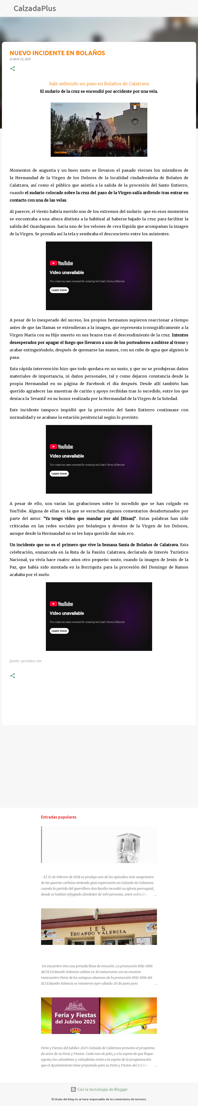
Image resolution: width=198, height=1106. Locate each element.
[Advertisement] (99, 766)
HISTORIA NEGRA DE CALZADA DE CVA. (72, 867)
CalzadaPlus (35, 8)
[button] (12, 69)
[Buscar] (63, 8)
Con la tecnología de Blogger (102, 1089)
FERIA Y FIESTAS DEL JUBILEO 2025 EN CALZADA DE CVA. (86, 1038)
